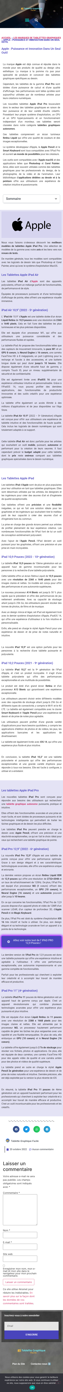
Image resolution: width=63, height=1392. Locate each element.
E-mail (7, 1242)
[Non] (58, 1382)
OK (32, 1387)
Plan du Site (18, 1363)
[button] (27, 20)
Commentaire (11, 1193)
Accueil (6, 37)
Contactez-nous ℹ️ (41, 1363)
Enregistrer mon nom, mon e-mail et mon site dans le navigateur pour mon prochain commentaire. (19, 1272)
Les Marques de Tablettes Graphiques (37, 37)
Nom (6, 1230)
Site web (8, 1254)
